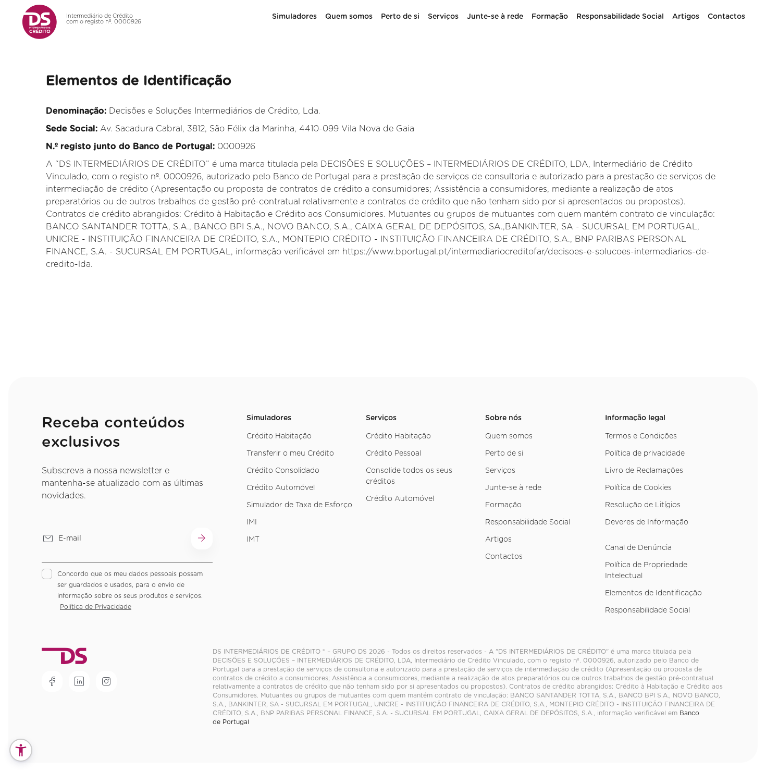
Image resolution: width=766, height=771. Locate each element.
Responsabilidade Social (620, 16)
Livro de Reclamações (644, 470)
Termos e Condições (641, 436)
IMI (251, 522)
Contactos (726, 16)
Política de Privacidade (95, 607)
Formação (550, 16)
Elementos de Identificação (653, 593)
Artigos (685, 16)
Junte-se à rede (495, 16)
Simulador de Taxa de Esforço (299, 505)
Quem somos (509, 436)
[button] (20, 750)
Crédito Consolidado (282, 470)
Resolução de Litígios (643, 505)
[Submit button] (202, 538)
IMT (253, 539)
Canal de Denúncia (638, 548)
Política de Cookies (638, 488)
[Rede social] (52, 681)
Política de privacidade (645, 453)
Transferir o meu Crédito (290, 453)
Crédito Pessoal (393, 453)
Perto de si (400, 16)
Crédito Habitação (279, 436)
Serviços (443, 16)
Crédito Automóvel (280, 488)
